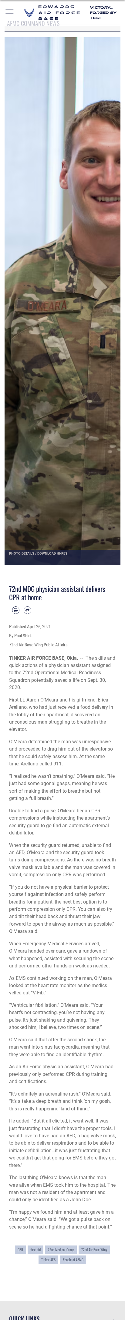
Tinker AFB (48, 1259)
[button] (10, 13)
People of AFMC (73, 1259)
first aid (35, 1249)
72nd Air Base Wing (94, 1249)
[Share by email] (27, 610)
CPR (20, 1249)
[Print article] (15, 610)
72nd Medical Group (61, 1249)
